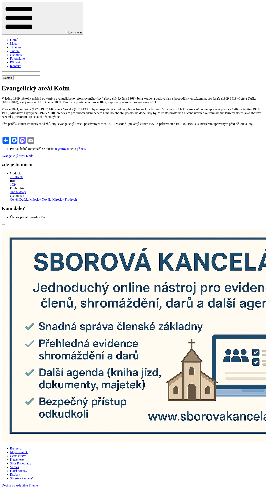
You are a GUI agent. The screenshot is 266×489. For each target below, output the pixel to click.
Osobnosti (16, 55)
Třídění (15, 51)
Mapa (13, 43)
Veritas (14, 467)
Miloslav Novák (40, 199)
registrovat (62, 149)
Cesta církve (18, 456)
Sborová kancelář (21, 478)
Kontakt (15, 66)
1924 (13, 184)
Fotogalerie (17, 58)
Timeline (15, 47)
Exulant (15, 474)
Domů (14, 40)
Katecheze (17, 459)
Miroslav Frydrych (64, 199)
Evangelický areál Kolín (17, 156)
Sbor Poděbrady (20, 463)
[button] (42, 18)
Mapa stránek (19, 452)
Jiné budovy (18, 192)
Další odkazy (18, 471)
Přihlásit (15, 62)
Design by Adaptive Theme (20, 485)
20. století (16, 177)
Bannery (15, 448)
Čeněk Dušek (19, 199)
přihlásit (82, 149)
